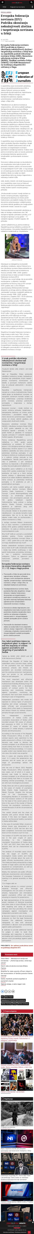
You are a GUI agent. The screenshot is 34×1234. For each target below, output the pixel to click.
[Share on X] (6, 991)
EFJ (2, 997)
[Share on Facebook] (2, 991)
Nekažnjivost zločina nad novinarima (13, 1000)
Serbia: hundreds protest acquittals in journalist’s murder (14, 980)
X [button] (29, 1232)
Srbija (14, 1004)
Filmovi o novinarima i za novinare (12, 1092)
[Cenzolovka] (17, 2)
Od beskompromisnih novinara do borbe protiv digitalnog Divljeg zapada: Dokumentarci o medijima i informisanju (17, 1038)
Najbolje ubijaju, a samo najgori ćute (13, 984)
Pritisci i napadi (6, 12)
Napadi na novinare (17, 7)
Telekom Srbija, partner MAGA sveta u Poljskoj (17, 1202)
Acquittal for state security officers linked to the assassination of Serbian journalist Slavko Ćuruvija (17, 973)
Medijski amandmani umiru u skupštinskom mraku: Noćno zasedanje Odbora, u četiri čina (16, 1066)
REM (4, 7)
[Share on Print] (9, 991)
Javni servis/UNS (10, 41)
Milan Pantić (9, 997)
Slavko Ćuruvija (6, 1004)
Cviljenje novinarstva (8, 1127)
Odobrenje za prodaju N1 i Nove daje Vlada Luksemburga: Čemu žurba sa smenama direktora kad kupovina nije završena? (15, 1178)
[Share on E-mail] (13, 991)
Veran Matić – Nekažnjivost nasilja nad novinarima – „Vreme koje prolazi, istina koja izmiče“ (16, 961)
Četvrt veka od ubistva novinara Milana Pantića (14, 967)
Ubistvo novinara (23, 1004)
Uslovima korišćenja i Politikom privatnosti (14, 1232)
